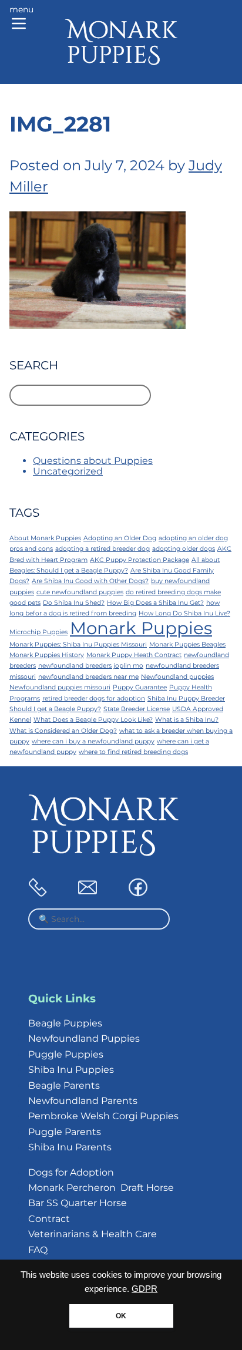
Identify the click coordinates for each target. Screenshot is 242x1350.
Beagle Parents (64, 1085)
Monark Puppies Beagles (187, 644)
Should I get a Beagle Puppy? (55, 709)
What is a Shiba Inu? (187, 719)
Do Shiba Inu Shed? (74, 603)
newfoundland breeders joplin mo (90, 665)
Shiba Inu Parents (70, 1147)
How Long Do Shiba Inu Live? (184, 613)
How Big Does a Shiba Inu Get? (155, 603)
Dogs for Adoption (71, 1172)
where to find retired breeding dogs (133, 752)
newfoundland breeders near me (88, 677)
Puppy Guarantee (140, 687)
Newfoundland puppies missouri (59, 687)
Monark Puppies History (46, 655)
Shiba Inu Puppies (71, 1069)
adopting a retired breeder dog (102, 549)
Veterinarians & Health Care (92, 1234)
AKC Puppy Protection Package (139, 560)
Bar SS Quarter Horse (77, 1202)
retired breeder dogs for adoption (93, 698)
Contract (49, 1218)
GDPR (144, 1289)
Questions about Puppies (93, 460)
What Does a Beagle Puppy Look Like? (93, 719)
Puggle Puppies (65, 1054)
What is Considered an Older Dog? (63, 731)
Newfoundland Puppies (84, 1038)
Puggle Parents (64, 1131)
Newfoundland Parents (82, 1100)
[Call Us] (37, 893)
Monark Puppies (141, 628)
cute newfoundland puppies (79, 592)
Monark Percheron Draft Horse (101, 1187)
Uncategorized (68, 471)
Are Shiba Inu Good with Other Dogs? (90, 581)
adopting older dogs (183, 549)
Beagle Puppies (65, 1023)
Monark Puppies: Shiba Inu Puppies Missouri (78, 644)
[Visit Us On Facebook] (138, 893)
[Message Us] (87, 893)
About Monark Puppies (45, 538)
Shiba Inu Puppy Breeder (186, 698)
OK (121, 1316)
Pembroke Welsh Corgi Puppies (103, 1116)
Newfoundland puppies (177, 677)
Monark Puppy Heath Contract (134, 655)
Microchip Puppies (38, 632)
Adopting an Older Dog (119, 538)
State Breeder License (136, 709)
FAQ (38, 1249)
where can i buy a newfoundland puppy (93, 741)
